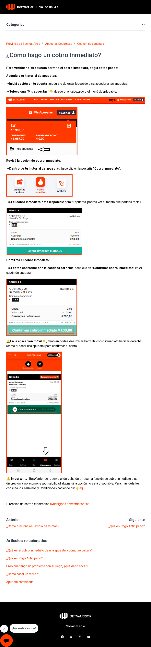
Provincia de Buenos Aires (23, 43)
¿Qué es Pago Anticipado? (126, 526)
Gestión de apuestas (90, 43)
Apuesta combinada (19, 582)
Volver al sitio (75, 626)
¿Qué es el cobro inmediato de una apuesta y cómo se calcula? (49, 550)
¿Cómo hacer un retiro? (22, 574)
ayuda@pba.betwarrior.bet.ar (69, 504)
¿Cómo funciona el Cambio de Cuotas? (32, 526)
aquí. (82, 488)
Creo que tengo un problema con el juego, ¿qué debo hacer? (47, 566)
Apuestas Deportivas (58, 43)
